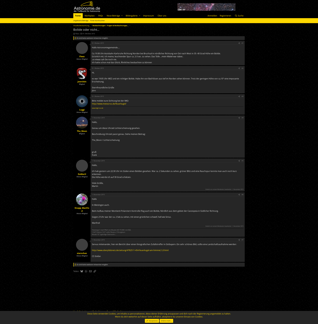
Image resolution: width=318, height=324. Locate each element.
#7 (242, 240)
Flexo (77, 33)
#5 (242, 161)
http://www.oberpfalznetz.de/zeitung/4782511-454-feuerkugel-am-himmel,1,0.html (130, 250)
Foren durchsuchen (97, 20)
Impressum (148, 15)
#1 (242, 43)
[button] (122, 15)
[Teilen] (239, 43)
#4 (242, 118)
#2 (242, 68)
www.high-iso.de (97, 108)
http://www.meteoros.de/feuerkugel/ (109, 103)
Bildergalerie (132, 15)
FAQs (100, 15)
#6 (242, 195)
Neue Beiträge (113, 15)
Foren (78, 15)
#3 (242, 96)
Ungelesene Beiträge (80, 20)
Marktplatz (90, 15)
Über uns (162, 15)
